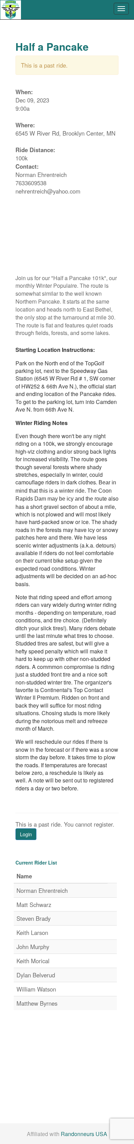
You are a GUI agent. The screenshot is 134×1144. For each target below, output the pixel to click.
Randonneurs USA (84, 1134)
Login (26, 834)
